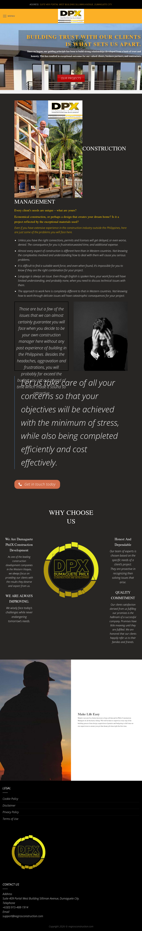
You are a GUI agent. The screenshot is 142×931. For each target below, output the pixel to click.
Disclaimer (9, 805)
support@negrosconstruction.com (23, 916)
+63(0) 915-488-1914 (15, 907)
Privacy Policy (11, 812)
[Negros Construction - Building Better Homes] (71, 16)
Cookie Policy (10, 799)
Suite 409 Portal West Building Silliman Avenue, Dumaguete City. (76, 4)
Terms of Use (10, 819)
